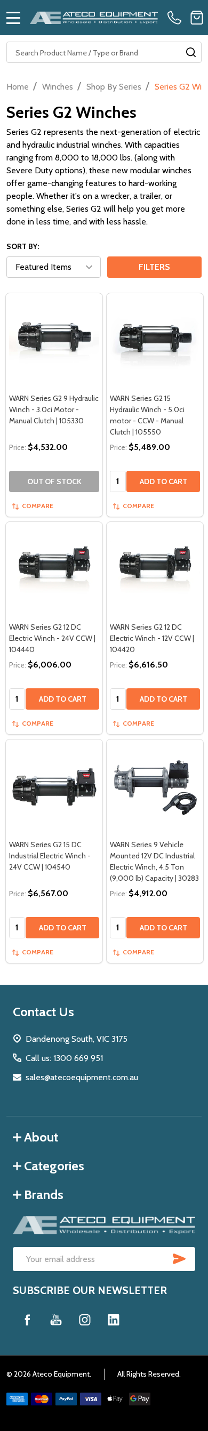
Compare (37, 506)
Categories (54, 1165)
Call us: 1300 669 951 (64, 1058)
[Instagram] (84, 1319)
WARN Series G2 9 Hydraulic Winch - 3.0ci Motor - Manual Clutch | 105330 (54, 409)
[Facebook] (27, 1319)
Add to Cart (163, 481)
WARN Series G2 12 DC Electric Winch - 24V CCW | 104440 (52, 638)
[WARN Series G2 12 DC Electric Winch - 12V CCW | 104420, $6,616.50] (155, 570)
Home (17, 87)
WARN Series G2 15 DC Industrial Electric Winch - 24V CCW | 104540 (50, 856)
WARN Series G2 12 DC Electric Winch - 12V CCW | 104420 (152, 638)
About (41, 1137)
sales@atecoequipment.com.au (82, 1077)
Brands (43, 1194)
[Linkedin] (113, 1319)
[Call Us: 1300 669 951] (176, 17)
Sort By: (22, 246)
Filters (154, 267)
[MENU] (13, 18)
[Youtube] (56, 1319)
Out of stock (54, 481)
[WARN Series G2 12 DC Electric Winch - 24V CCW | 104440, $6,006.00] (54, 570)
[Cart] (197, 17)
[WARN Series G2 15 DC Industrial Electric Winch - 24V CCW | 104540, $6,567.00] (54, 788)
